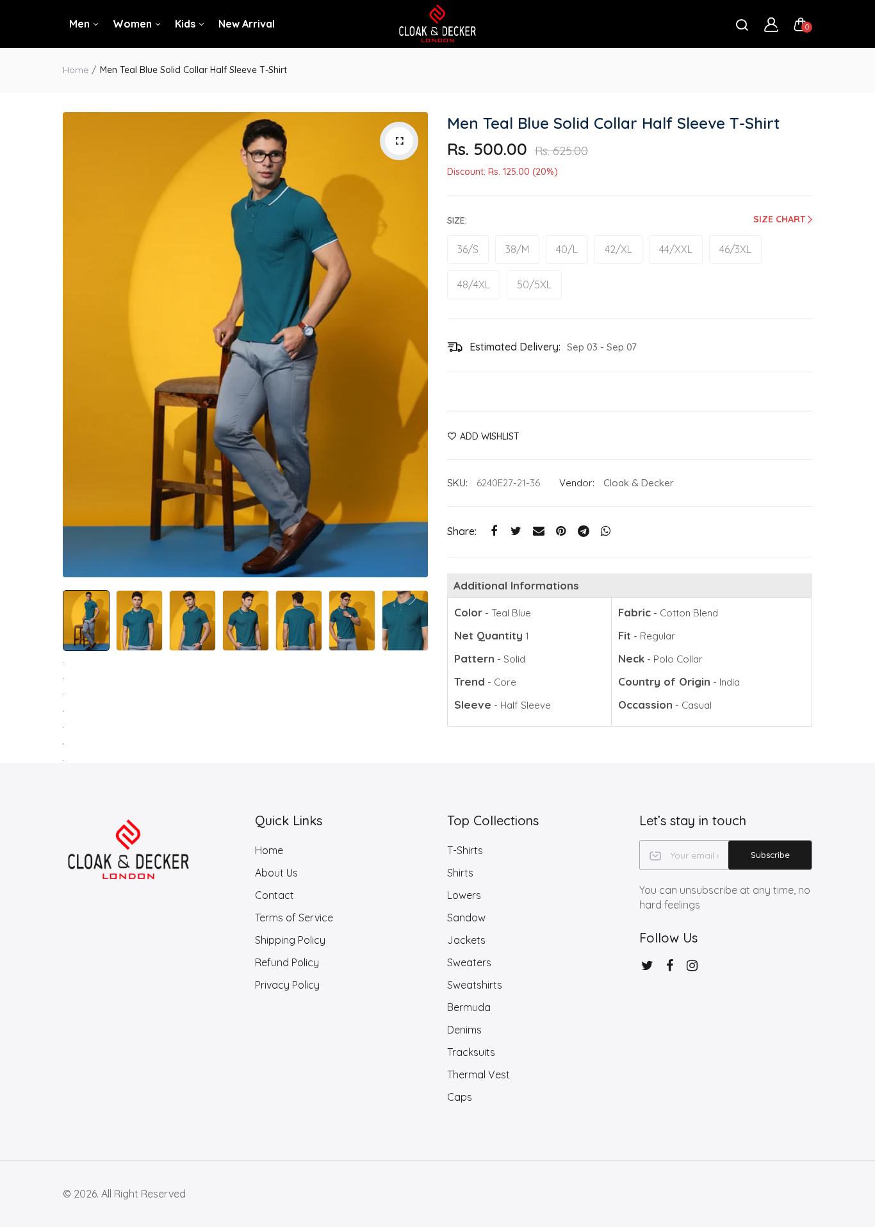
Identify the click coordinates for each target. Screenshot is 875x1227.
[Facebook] (670, 965)
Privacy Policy (287, 984)
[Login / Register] (771, 24)
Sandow (466, 917)
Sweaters (469, 962)
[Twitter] (647, 965)
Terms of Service (294, 917)
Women (133, 23)
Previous (75, 345)
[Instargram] (692, 965)
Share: (462, 531)
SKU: (457, 483)
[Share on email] (538, 531)
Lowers (464, 895)
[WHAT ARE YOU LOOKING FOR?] (741, 24)
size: (457, 220)
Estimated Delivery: (515, 346)
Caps (459, 1097)
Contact (274, 895)
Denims (464, 1029)
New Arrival (246, 23)
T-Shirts (465, 850)
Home (75, 70)
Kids (186, 23)
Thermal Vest (478, 1074)
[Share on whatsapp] (606, 531)
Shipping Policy (290, 940)
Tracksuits (471, 1052)
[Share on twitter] (516, 531)
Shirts (460, 872)
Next (415, 345)
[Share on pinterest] (561, 531)
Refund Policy (287, 962)
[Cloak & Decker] (437, 24)
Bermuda (469, 1007)
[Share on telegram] (583, 531)
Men (80, 23)
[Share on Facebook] (494, 531)
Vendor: (576, 483)
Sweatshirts (474, 984)
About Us (276, 872)
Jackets (466, 940)
